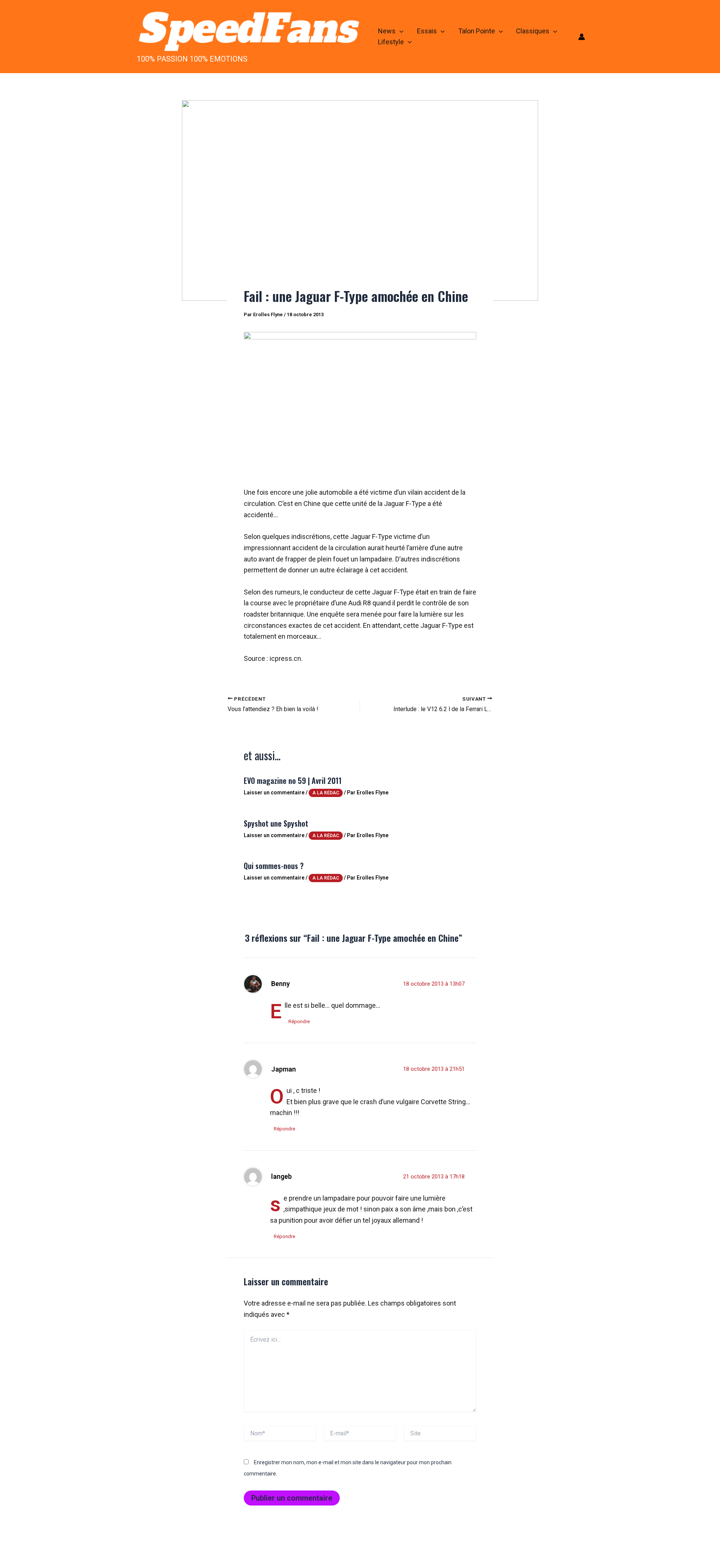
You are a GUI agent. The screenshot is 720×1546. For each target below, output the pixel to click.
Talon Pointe (476, 31)
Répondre (299, 1021)
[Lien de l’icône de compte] (581, 36)
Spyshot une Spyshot (276, 823)
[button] (400, 31)
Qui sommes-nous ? (274, 865)
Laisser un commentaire (274, 793)
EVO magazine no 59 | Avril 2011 (293, 780)
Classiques (532, 31)
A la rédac (325, 793)
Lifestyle (391, 42)
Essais (427, 31)
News (387, 31)
